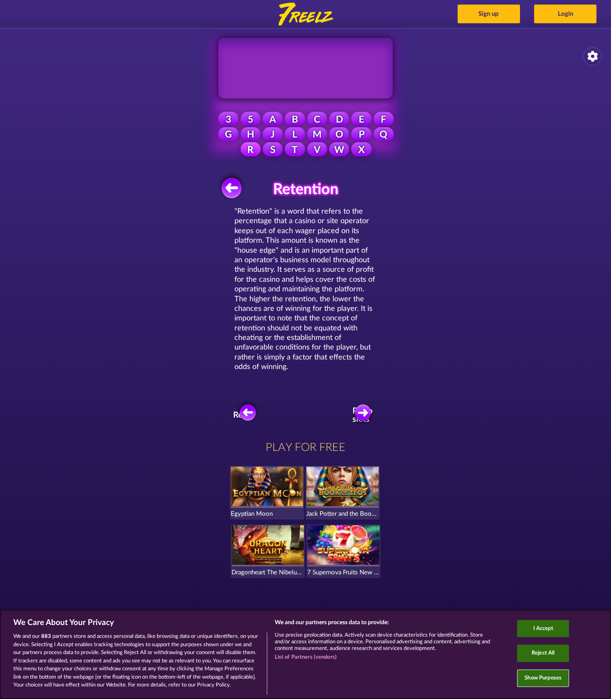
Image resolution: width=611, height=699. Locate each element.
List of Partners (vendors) (306, 657)
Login (565, 14)
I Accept (543, 628)
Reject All (543, 653)
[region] (305, 654)
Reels (243, 415)
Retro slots (362, 415)
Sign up (488, 14)
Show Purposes (543, 678)
